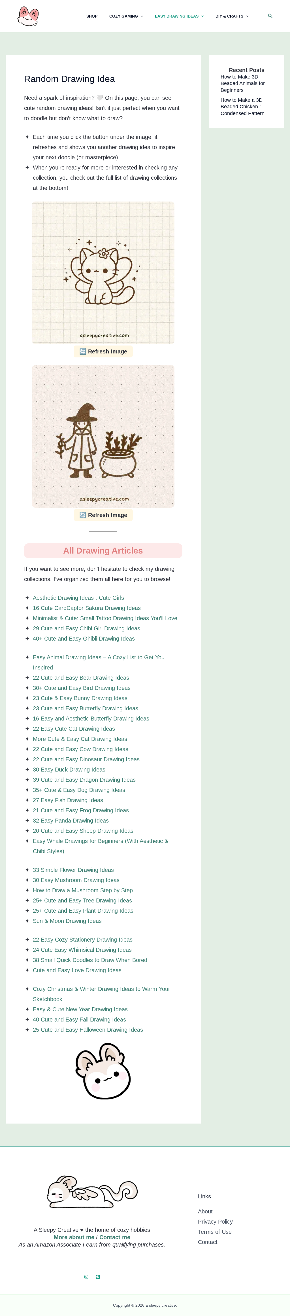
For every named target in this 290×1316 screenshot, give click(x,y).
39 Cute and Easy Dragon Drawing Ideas (84, 780)
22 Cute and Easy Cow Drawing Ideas (80, 749)
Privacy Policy (215, 1221)
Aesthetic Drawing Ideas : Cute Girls (78, 598)
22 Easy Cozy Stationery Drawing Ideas (83, 939)
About (205, 1211)
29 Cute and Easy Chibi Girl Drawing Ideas (86, 628)
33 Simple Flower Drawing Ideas (73, 870)
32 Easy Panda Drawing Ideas (71, 820)
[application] (140, 16)
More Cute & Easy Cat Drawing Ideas (80, 739)
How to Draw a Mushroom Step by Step (83, 890)
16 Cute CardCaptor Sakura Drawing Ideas (87, 608)
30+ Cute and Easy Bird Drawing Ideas (82, 688)
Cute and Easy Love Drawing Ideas (77, 970)
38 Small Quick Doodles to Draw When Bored (90, 960)
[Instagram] (86, 1277)
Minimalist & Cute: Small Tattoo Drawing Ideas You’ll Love (105, 618)
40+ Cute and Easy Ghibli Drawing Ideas (84, 638)
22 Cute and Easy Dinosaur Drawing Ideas (86, 759)
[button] (270, 16)
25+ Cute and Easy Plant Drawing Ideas (83, 911)
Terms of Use (215, 1232)
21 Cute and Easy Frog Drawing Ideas (81, 810)
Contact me (114, 1237)
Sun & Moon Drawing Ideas (67, 921)
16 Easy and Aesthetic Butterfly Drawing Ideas (91, 718)
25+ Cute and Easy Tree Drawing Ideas (82, 900)
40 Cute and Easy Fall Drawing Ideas (79, 1019)
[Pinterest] (97, 1277)
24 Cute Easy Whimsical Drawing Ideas (82, 950)
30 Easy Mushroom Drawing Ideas (76, 880)
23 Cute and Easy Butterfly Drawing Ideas (85, 708)
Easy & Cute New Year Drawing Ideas (80, 1009)
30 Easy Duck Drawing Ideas (69, 769)
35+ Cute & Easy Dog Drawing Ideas (79, 790)
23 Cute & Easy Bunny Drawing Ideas (80, 698)
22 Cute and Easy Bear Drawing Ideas (81, 678)
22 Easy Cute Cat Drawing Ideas (74, 729)
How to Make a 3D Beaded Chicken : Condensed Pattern (243, 106)
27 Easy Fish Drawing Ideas (68, 800)
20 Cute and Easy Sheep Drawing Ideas (83, 831)
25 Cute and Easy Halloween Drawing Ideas (88, 1030)
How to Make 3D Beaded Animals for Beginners (243, 83)
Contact (208, 1242)
